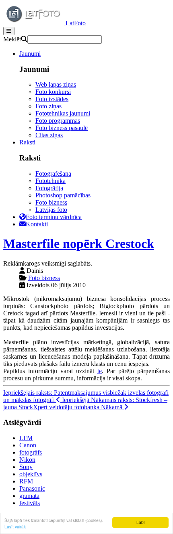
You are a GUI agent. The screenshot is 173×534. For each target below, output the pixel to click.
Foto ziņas (48, 106)
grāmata (29, 495)
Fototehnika (50, 180)
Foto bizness (51, 202)
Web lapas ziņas (55, 84)
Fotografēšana (53, 173)
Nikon (27, 459)
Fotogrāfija (49, 188)
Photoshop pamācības (63, 195)
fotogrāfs (30, 452)
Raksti (27, 142)
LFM (26, 438)
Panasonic (32, 488)
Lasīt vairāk (15, 527)
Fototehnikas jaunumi (62, 113)
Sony (26, 466)
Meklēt (12, 39)
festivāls (29, 502)
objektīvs (30, 474)
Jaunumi (30, 53)
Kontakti (37, 224)
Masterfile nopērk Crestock (78, 243)
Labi (140, 522)
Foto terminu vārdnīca (54, 216)
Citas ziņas (49, 135)
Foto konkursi (53, 91)
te (99, 371)
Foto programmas (57, 120)
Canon (27, 445)
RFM (26, 481)
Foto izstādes (51, 98)
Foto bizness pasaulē (61, 127)
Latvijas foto (51, 209)
